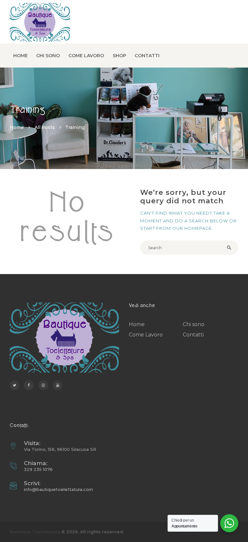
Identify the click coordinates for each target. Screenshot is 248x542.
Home (17, 127)
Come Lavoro (146, 335)
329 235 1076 (38, 469)
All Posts (45, 127)
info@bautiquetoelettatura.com (58, 489)
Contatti (193, 335)
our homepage (192, 228)
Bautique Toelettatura (35, 531)
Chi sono (193, 324)
